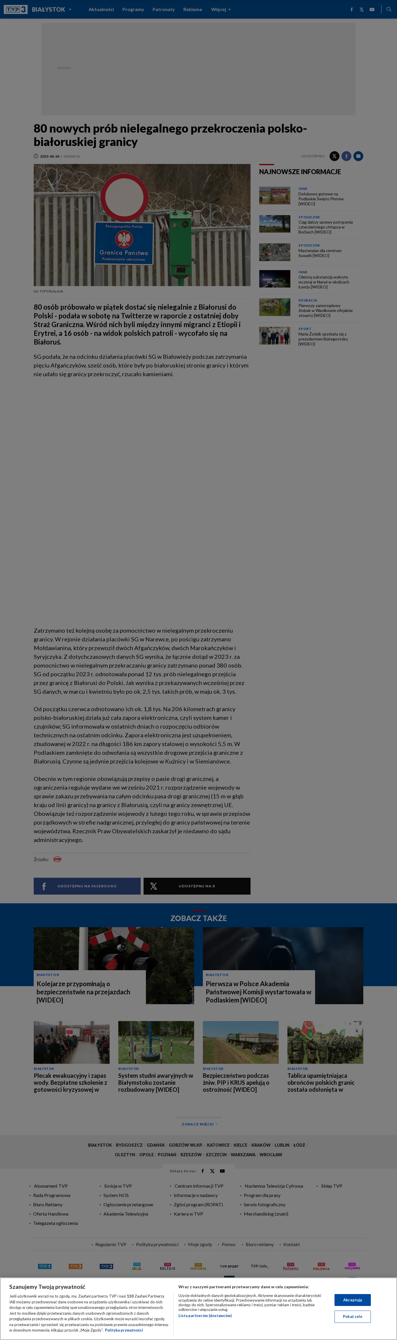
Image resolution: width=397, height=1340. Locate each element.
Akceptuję (352, 1300)
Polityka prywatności (124, 1330)
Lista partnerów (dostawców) (205, 1315)
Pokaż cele (352, 1316)
